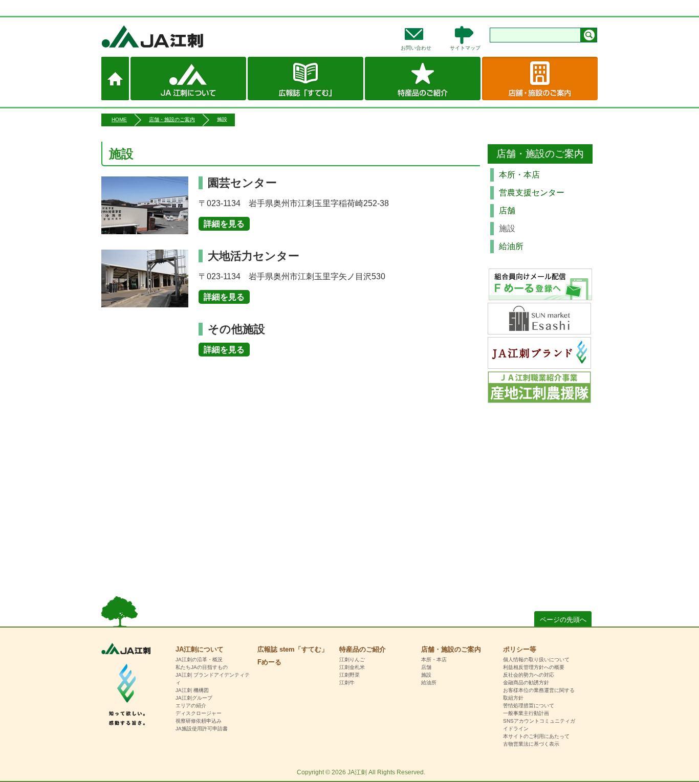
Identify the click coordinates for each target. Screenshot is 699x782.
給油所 (511, 246)
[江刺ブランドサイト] (539, 362)
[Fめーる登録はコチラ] (540, 284)
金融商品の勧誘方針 (526, 682)
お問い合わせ (416, 48)
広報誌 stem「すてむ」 (305, 78)
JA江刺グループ (194, 698)
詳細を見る (224, 223)
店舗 (507, 210)
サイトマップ (465, 48)
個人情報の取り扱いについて (536, 659)
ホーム (115, 78)
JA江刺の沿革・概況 (199, 659)
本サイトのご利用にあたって (536, 736)
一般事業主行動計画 (526, 713)
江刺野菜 (349, 675)
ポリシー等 (519, 649)
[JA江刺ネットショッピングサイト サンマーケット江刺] (539, 327)
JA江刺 (186, 36)
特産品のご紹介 (422, 78)
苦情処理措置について (528, 705)
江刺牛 (347, 682)
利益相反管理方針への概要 (533, 667)
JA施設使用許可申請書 (202, 728)
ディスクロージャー (199, 713)
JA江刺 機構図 (192, 690)
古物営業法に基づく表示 (531, 744)
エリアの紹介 (191, 705)
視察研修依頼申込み (199, 721)
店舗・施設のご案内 (540, 78)
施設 (426, 675)
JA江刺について (188, 78)
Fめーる (269, 662)
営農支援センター (531, 192)
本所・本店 (519, 174)
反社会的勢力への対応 (528, 675)
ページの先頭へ (563, 619)
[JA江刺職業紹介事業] (539, 396)
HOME (119, 119)
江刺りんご (352, 659)
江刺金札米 (352, 667)
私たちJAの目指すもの (202, 667)
